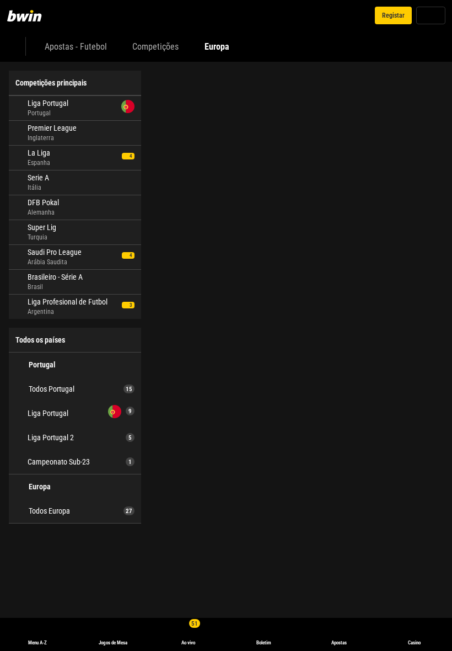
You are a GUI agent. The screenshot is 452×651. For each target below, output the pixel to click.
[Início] (31, 15)
